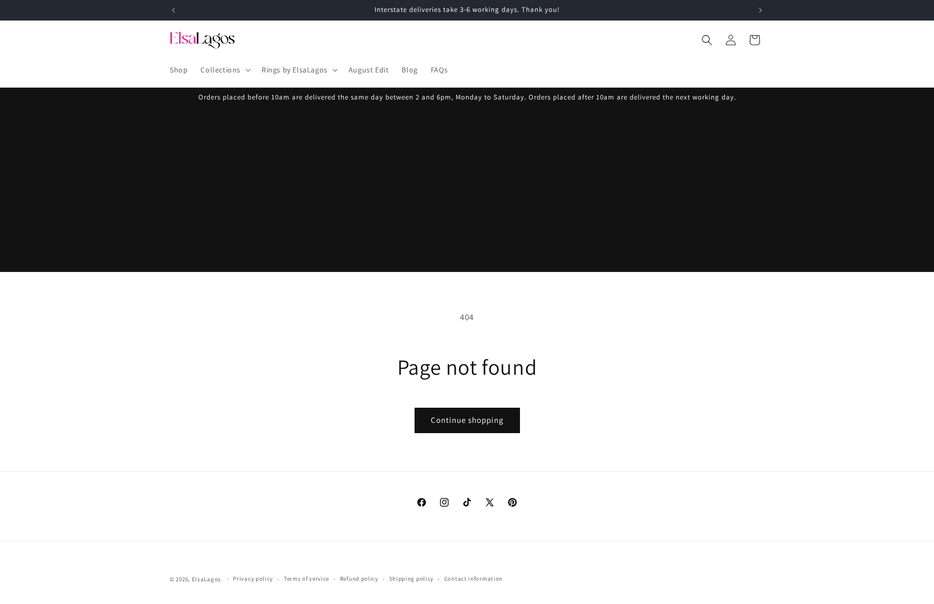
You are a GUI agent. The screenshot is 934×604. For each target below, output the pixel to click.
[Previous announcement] (173, 10)
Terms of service (306, 578)
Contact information (473, 578)
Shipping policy (411, 578)
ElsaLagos (206, 579)
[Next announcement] (760, 10)
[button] (224, 69)
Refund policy (359, 578)
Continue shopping (467, 420)
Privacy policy (253, 578)
